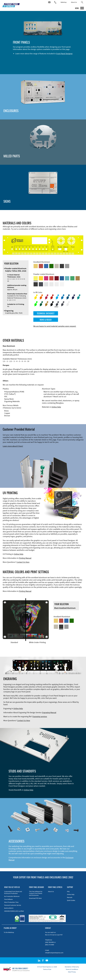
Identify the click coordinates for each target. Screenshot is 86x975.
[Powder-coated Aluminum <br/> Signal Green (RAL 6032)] (72, 278)
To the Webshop (9, 932)
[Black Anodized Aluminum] (62, 266)
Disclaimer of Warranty (72, 967)
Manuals (69, 897)
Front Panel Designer (64, 53)
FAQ (68, 891)
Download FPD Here (35, 898)
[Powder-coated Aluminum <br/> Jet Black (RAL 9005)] (36, 284)
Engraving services (40, 716)
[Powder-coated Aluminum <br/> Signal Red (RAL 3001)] (51, 278)
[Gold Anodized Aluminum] (36, 266)
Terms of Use (47, 969)
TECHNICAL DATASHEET (45, 313)
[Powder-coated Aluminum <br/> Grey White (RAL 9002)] (57, 284)
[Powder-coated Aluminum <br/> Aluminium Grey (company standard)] (46, 284)
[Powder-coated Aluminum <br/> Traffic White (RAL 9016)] (62, 284)
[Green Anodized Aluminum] (51, 266)
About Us (74, 2)
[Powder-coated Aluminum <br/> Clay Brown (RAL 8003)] (78, 278)
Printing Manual (25, 558)
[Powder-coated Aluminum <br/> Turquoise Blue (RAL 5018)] (67, 278)
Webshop (63, 2)
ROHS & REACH (45, 319)
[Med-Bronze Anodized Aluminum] (57, 266)
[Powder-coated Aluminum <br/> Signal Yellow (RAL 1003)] (41, 278)
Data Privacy (72, 972)
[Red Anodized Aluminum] (41, 266)
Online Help (56, 407)
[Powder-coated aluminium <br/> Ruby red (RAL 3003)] (57, 278)
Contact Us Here (22, 562)
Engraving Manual (49, 712)
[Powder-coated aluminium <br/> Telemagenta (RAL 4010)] (46, 278)
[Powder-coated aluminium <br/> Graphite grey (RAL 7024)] (41, 284)
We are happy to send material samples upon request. (54, 326)
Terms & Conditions (72, 969)
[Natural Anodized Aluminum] (67, 266)
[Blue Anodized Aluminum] (46, 266)
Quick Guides (71, 900)
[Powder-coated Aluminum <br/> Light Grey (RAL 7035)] (51, 284)
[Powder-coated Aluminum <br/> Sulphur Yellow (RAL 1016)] (36, 278)
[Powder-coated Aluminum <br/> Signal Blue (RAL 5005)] (62, 278)
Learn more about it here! (13, 446)
